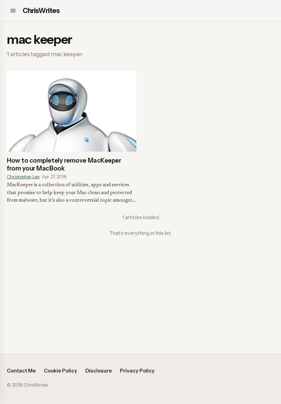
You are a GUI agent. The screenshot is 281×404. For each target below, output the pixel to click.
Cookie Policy (60, 371)
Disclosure (98, 371)
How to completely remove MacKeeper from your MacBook (64, 164)
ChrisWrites (41, 11)
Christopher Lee (23, 176)
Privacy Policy (137, 371)
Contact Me (21, 371)
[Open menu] (13, 10)
